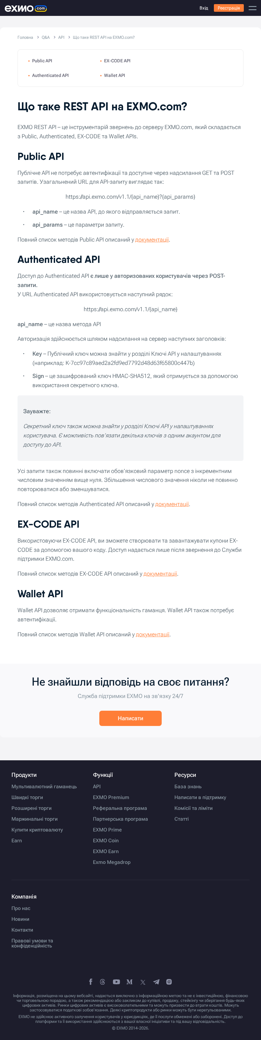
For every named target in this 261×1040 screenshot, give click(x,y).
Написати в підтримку (200, 797)
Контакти (22, 930)
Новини (20, 919)
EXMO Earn (106, 851)
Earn (16, 840)
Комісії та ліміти (193, 808)
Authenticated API (50, 75)
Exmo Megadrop (111, 862)
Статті (181, 819)
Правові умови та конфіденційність (32, 943)
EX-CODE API (117, 60)
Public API (42, 60)
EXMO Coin (106, 840)
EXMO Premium (111, 797)
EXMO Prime (107, 829)
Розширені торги (31, 808)
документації (152, 239)
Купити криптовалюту (37, 829)
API (97, 786)
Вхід (204, 7)
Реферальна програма (120, 808)
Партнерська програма (120, 819)
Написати (130, 718)
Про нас (20, 908)
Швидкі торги (27, 797)
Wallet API (114, 75)
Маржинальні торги (34, 819)
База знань (187, 786)
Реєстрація (229, 7)
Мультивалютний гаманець (44, 786)
